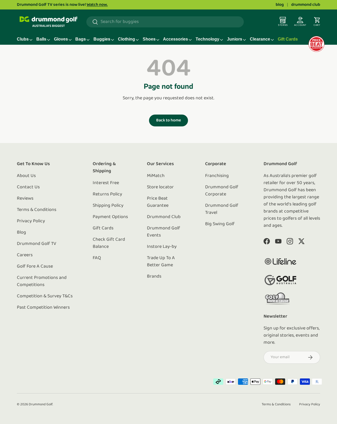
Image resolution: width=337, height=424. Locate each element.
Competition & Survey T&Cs (45, 296)
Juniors (234, 39)
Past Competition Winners (43, 307)
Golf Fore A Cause (35, 266)
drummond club (305, 5)
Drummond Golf (40, 404)
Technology (207, 39)
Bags (80, 39)
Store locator (160, 187)
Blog (21, 232)
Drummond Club (164, 217)
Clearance (260, 39)
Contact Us (28, 187)
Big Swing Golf (220, 224)
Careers (25, 255)
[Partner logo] (280, 261)
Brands (154, 276)
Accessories (175, 39)
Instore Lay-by (162, 246)
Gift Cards (288, 39)
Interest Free (106, 183)
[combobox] (165, 21)
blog (280, 5)
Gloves (61, 39)
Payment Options (110, 217)
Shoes (149, 39)
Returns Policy (107, 194)
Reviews (25, 198)
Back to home (168, 120)
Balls (41, 39)
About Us (26, 176)
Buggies (101, 39)
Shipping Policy (108, 205)
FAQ (97, 258)
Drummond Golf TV (36, 243)
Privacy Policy (31, 221)
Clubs (23, 39)
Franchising (217, 176)
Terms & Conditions (36, 210)
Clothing (126, 39)
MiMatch (156, 176)
